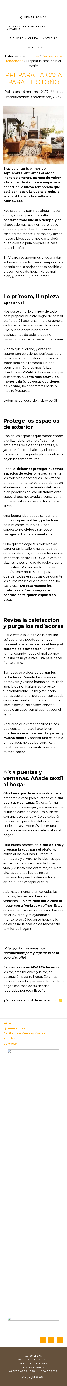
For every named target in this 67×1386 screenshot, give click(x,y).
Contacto (10, 1043)
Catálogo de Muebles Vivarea (24, 1033)
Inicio (7, 1023)
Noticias (9, 1038)
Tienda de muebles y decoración (33, 4)
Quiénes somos (14, 1028)
